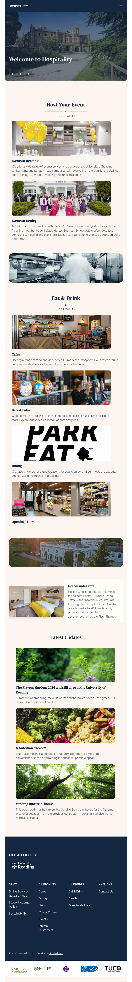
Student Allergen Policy (20, 904)
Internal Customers (46, 928)
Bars (42, 905)
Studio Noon (56, 953)
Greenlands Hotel (80, 905)
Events (43, 919)
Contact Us (106, 891)
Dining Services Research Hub (19, 893)
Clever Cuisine (48, 912)
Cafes (42, 891)
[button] (12, 74)
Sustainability (18, 913)
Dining (43, 898)
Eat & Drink (76, 891)
